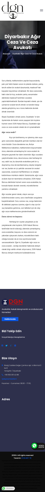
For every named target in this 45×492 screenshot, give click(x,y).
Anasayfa (6, 54)
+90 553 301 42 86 (11, 375)
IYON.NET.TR (26, 458)
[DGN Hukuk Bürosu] (13, 10)
